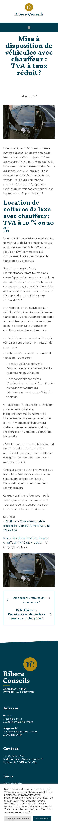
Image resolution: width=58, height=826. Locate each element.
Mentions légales (12, 783)
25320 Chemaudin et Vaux (18, 722)
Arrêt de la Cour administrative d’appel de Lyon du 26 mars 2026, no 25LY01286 (26, 526)
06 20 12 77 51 (16, 755)
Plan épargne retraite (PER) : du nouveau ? (31, 600)
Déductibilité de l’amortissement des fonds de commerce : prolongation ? (26, 614)
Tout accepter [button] (42, 818)
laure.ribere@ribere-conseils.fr (26, 759)
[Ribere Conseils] (29, 9)
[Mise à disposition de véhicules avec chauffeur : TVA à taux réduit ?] (29, 121)
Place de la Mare (12, 718)
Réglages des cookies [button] (17, 818)
